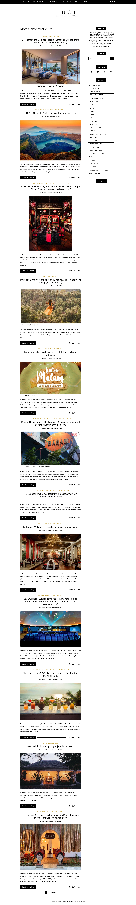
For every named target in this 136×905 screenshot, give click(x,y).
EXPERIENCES (26, 2)
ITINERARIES (94, 167)
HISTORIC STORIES (95, 91)
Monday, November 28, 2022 (53, 46)
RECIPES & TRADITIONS (97, 154)
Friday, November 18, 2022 (54, 116)
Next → (53, 892)
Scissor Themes (61, 901)
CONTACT (86, 2)
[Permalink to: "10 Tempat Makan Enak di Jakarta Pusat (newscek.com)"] (50, 552)
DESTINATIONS (54, 2)
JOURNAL (77, 2)
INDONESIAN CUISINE (97, 150)
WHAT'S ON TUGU (54, 36)
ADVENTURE (94, 124)
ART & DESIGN (94, 88)
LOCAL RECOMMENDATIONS (99, 170)
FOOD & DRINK (66, 2)
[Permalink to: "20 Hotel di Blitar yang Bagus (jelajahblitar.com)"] (50, 771)
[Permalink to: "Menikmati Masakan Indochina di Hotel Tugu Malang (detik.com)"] (50, 378)
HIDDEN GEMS (94, 163)
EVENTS (92, 131)
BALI (44, 276)
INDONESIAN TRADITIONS (98, 95)
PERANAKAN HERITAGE (52, 418)
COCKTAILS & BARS (37, 183)
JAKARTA (92, 111)
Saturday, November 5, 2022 (53, 821)
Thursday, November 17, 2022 (54, 192)
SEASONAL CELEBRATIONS (98, 134)
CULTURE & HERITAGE (39, 2)
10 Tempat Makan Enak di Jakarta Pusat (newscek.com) (50, 527)
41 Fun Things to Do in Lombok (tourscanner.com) (51, 113)
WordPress (81, 901)
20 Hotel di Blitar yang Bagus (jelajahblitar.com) (50, 746)
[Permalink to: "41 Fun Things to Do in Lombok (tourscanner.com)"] (50, 140)
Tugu (43, 46)
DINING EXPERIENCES (41, 110)
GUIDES (92, 160)
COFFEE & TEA (94, 147)
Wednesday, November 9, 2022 (53, 500)
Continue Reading (28, 104)
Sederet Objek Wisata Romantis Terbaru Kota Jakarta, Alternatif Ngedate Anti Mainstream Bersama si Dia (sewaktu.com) (50, 602)
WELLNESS (93, 137)
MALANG (92, 118)
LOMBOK (44, 36)
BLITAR (45, 743)
